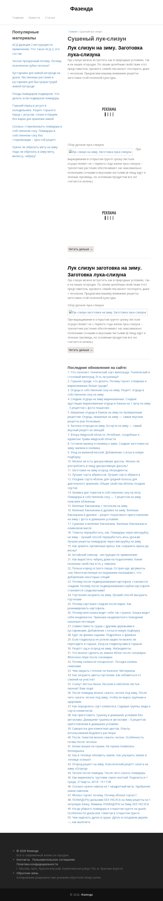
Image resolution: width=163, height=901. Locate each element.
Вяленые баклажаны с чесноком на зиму (99, 506)
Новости (34, 17)
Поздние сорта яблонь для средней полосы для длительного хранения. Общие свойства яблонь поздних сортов (106, 483)
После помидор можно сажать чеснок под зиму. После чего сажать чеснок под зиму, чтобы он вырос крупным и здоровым (107, 697)
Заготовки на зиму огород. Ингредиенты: (100, 470)
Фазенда (81, 8)
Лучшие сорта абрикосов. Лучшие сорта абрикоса (106, 474)
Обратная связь (27, 873)
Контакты (23, 859)
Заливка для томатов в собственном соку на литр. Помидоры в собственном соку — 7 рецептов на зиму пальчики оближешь (104, 497)
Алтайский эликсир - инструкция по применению (104, 555)
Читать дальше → (81, 249)
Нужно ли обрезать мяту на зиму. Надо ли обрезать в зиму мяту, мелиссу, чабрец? (35, 151)
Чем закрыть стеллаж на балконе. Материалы (103, 671)
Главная (17, 17)
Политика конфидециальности (37, 864)
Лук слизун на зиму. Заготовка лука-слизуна (105, 51)
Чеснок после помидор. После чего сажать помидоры (108, 773)
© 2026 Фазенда (27, 851)
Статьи (50, 17)
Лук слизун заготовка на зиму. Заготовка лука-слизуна (105, 271)
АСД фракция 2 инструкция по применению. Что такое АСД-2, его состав (36, 49)
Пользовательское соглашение (53, 859)
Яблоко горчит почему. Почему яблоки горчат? (104, 795)
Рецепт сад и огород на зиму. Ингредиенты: (101, 648)
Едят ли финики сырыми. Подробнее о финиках (104, 635)
